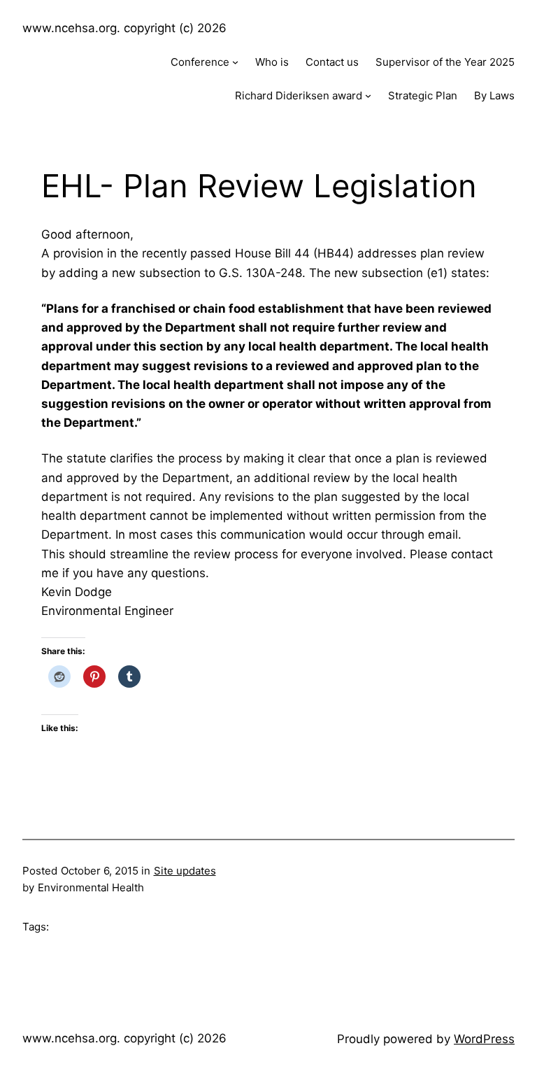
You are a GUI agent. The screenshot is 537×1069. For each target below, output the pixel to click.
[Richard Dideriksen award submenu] (368, 95)
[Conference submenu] (235, 62)
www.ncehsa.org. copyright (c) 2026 (124, 28)
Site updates (185, 870)
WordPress (484, 1039)
